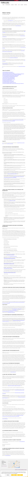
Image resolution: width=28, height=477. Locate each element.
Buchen (22, 4)
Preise (16, 4)
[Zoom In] (9, 461)
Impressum (16, 469)
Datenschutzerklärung (21, 469)
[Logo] (5, 3)
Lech (19, 4)
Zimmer (12, 4)
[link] (16, 4)
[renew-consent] (1, 476)
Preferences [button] (16, 473)
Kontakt (25, 4)
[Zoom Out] (9, 462)
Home (3, 4)
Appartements (7, 4)
